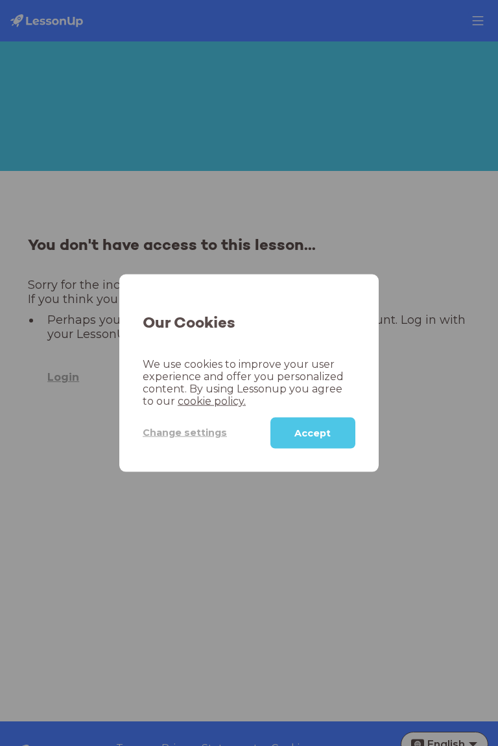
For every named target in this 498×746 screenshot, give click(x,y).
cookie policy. (212, 400)
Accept (312, 432)
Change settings (185, 432)
